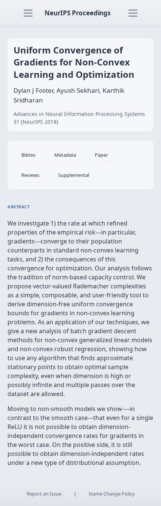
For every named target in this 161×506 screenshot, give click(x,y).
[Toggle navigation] (28, 13)
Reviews (30, 175)
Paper (101, 154)
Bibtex (28, 154)
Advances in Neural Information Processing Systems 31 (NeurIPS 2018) (79, 117)
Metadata (65, 154)
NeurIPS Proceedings (77, 13)
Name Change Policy (112, 493)
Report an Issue (44, 493)
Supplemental (73, 175)
